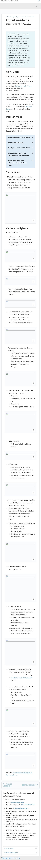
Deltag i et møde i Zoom (23, 86)
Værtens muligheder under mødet (17, 230)
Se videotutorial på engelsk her (21, 677)
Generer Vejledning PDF (11, 853)
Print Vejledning (9, 848)
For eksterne (24, 17)
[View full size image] (20, 208)
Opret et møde (14, 117)
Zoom (32, 17)
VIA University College (12, 17)
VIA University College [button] (10, 4)
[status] (20, 49)
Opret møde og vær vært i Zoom (18, 22)
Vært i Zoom (13, 72)
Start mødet (13, 172)
